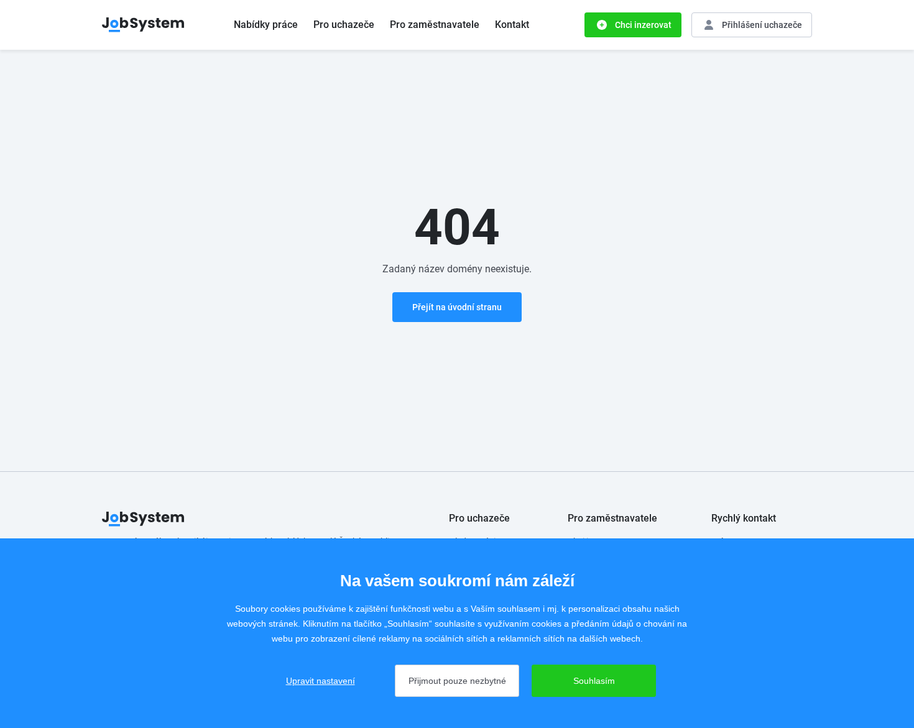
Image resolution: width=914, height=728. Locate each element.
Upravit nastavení (320, 681)
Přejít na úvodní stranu (457, 307)
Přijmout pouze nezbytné (457, 681)
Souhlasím (594, 681)
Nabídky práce (266, 24)
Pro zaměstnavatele (434, 24)
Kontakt (512, 24)
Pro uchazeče (343, 24)
